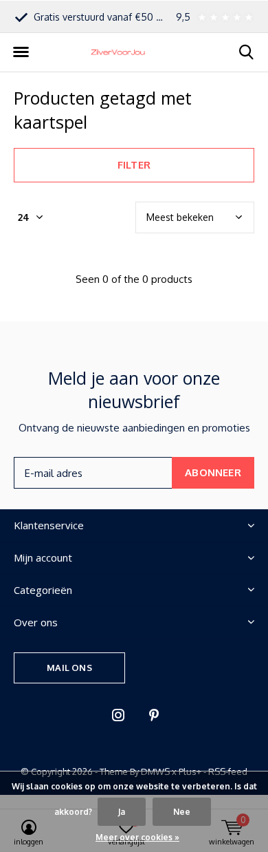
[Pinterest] (154, 715)
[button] (20, 52)
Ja (121, 812)
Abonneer (213, 472)
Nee (181, 812)
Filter (134, 164)
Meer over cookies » (137, 837)
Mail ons (69, 667)
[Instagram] (118, 715)
